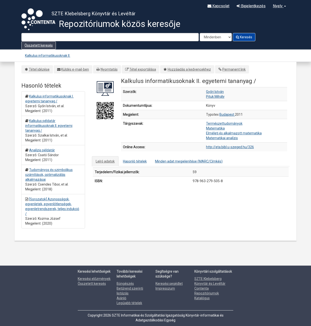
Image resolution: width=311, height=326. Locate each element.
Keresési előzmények (94, 279)
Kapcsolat (220, 6)
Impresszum (165, 288)
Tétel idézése (39, 69)
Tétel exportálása (142, 69)
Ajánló (121, 298)
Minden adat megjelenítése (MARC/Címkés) (189, 161)
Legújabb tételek (129, 303)
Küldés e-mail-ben (75, 69)
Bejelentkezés (253, 6)
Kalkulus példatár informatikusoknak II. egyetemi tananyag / (48, 125)
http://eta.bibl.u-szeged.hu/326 (230, 147)
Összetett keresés (39, 45)
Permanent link (234, 69)
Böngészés (125, 283)
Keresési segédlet (169, 283)
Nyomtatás (109, 69)
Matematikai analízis (222, 138)
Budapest (227, 114)
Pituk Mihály (215, 96)
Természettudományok (224, 123)
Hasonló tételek (135, 161)
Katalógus (202, 298)
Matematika (215, 128)
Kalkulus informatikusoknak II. (47, 55)
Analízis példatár (42, 150)
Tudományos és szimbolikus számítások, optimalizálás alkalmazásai (49, 174)
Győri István (215, 92)
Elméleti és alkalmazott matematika (234, 133)
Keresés (245, 37)
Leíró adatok (105, 161)
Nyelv (278, 6)
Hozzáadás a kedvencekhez (189, 69)
